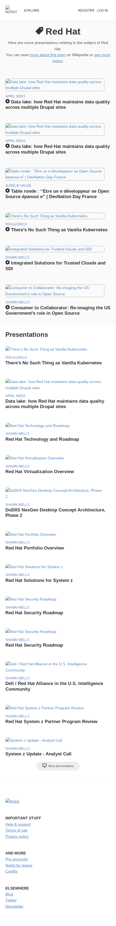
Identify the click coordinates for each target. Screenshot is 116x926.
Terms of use (16, 830)
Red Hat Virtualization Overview (39, 471)
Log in (102, 10)
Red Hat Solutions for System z (39, 580)
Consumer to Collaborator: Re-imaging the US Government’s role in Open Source (57, 310)
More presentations (60, 766)
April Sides (15, 96)
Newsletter (14, 906)
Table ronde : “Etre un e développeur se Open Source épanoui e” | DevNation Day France (57, 194)
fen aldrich (16, 224)
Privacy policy (17, 836)
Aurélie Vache (18, 186)
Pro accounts (16, 859)
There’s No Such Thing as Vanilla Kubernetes (58, 229)
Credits (11, 871)
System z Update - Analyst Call (38, 754)
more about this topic (48, 55)
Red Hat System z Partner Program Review (51, 721)
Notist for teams (18, 865)
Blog (9, 894)
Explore (31, 10)
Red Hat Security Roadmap (34, 612)
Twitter (11, 900)
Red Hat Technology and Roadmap (42, 439)
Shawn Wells (17, 257)
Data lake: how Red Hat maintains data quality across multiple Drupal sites (57, 104)
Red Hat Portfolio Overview (34, 548)
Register (86, 10)
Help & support (18, 824)
